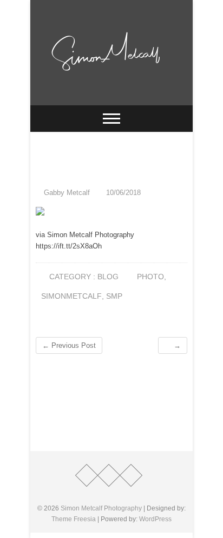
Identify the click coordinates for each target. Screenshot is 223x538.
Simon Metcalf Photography (101, 508)
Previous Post (69, 345)
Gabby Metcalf (66, 193)
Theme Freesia (73, 519)
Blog (108, 276)
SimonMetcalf (71, 296)
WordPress (155, 519)
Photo (150, 276)
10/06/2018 (122, 193)
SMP (114, 296)
